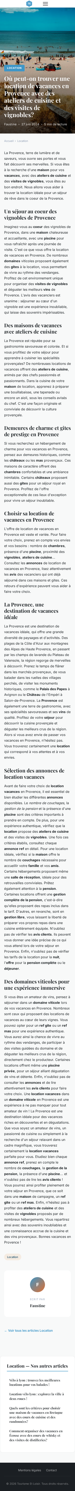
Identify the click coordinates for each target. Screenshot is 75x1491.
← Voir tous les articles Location (28, 1331)
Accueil (9, 141)
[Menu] (45, 3)
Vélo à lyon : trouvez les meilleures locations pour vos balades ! (34, 1382)
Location (14, 67)
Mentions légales (29, 1470)
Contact (51, 1470)
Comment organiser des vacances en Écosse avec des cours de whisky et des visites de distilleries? (35, 1435)
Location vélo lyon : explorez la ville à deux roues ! (36, 1396)
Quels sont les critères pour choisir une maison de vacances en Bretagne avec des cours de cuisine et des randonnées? (36, 1415)
